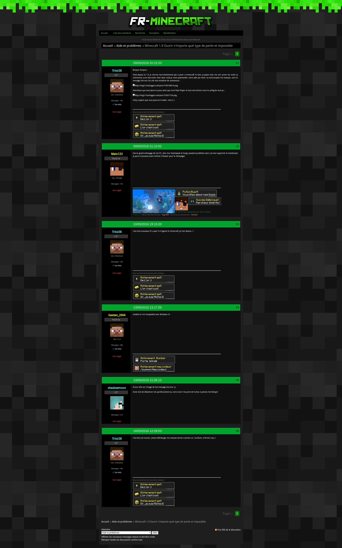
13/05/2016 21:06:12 (147, 380)
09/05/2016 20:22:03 (147, 63)
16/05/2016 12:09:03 (147, 431)
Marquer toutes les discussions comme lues (121, 539)
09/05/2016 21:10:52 (147, 146)
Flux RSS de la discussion (229, 529)
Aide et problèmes (128, 45)
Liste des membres (122, 33)
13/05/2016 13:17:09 (147, 307)
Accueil (104, 33)
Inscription (154, 33)
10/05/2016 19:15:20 (147, 224)
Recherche (140, 33)
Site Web (118, 104)
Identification (169, 33)
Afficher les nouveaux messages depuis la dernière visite (128, 536)
